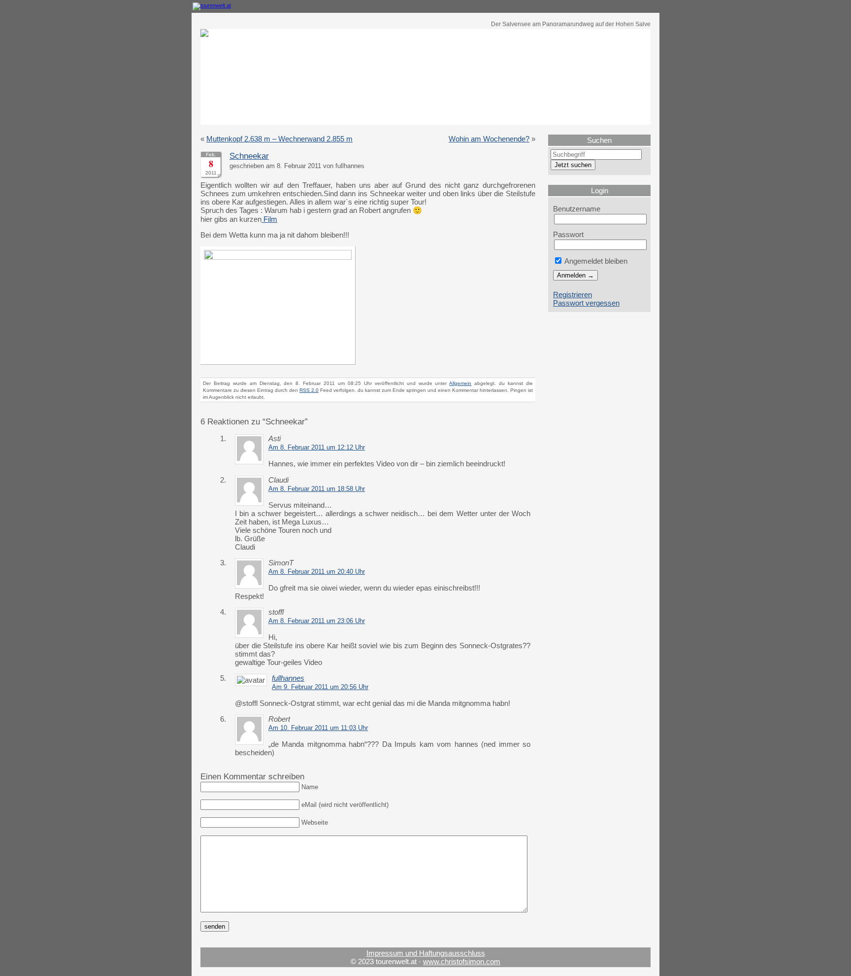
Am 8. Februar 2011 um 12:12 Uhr (316, 447)
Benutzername (576, 209)
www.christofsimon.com (461, 961)
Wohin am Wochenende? (489, 139)
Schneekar (249, 156)
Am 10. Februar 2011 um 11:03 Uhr (318, 728)
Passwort (568, 234)
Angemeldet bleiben (595, 261)
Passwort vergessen (586, 303)
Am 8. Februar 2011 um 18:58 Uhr (316, 489)
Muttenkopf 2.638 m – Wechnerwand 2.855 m (279, 139)
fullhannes (288, 678)
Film (269, 219)
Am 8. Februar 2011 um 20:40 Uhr (316, 571)
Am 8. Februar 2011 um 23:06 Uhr (316, 621)
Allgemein (460, 383)
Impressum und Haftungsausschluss (425, 953)
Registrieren (572, 294)
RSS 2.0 (309, 390)
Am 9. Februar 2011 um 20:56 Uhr (320, 687)
